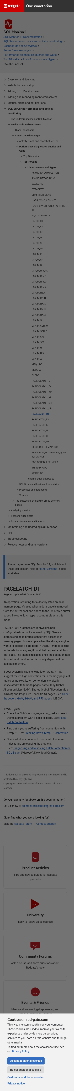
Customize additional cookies (25, 1077)
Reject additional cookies (25, 1069)
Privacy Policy (20, 1051)
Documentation (39, 6)
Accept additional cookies (26, 1060)
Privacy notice (16, 1083)
